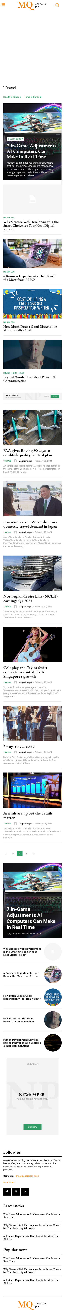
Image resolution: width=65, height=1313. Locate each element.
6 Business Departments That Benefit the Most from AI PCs (30, 278)
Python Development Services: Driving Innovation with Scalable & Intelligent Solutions (22, 1042)
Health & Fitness (12, 97)
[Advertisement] (32, 44)
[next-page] (33, 853)
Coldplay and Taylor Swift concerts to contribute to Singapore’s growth (25, 672)
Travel (7, 461)
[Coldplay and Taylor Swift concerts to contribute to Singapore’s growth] (32, 644)
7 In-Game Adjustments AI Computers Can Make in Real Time (31, 151)
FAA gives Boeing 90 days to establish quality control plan (27, 452)
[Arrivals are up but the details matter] (32, 790)
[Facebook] (7, 1191)
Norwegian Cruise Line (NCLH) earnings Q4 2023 (30, 598)
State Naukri (9, 1182)
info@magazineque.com (28, 1176)
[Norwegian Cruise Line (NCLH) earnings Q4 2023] (32, 573)
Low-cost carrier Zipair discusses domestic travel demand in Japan (30, 524)
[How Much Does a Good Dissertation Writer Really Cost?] (32, 304)
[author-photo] (16, 461)
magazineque (25, 461)
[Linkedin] (25, 1191)
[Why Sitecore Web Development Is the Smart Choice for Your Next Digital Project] (32, 199)
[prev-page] (6, 853)
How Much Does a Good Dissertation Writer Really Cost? (30, 328)
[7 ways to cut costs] (32, 723)
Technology (15, 139)
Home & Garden (32, 97)
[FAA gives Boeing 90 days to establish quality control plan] (32, 427)
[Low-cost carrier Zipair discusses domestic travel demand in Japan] (32, 498)
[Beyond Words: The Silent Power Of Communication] (32, 354)
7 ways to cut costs (18, 746)
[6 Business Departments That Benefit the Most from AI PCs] (32, 253)
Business (8, 217)
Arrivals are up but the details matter (27, 815)
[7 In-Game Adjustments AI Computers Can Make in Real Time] (32, 900)
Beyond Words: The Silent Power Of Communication (29, 379)
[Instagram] (16, 1191)
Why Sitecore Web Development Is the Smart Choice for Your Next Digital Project (31, 225)
